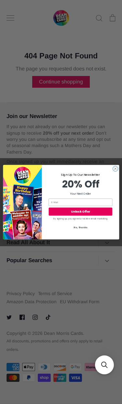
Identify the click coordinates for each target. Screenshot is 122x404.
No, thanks (80, 227)
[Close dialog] (115, 168)
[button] (104, 364)
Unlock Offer (80, 211)
